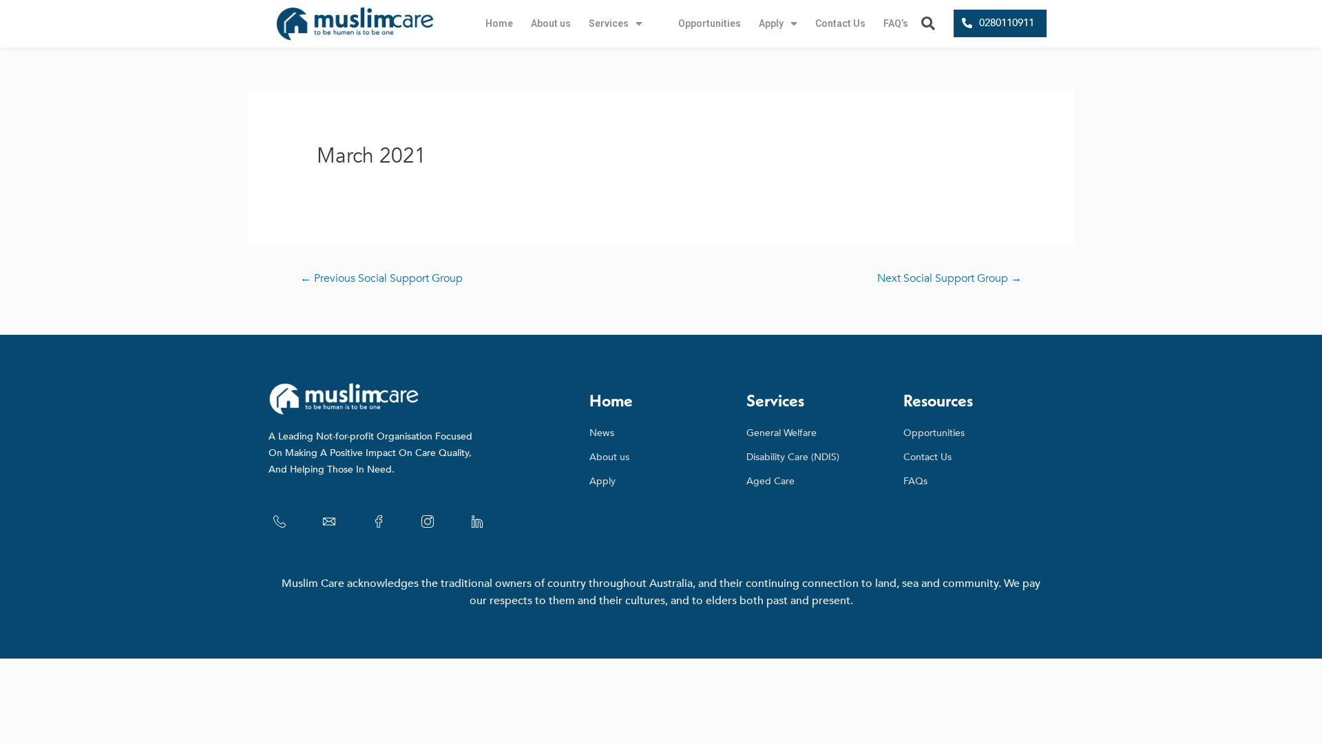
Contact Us (840, 23)
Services (609, 23)
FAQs (915, 481)
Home (499, 23)
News (601, 433)
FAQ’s (895, 23)
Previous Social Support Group (381, 278)
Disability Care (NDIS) (792, 457)
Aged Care (770, 481)
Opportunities (709, 23)
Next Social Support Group (949, 278)
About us (551, 23)
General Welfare (781, 433)
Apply (771, 23)
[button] (1000, 23)
